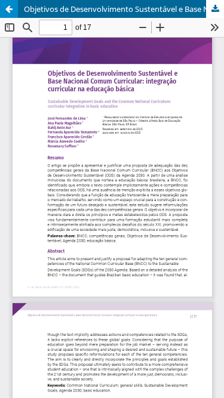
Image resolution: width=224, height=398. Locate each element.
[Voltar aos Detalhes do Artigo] (9, 9)
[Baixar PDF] (215, 9)
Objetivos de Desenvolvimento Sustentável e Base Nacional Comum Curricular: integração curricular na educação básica (124, 9)
